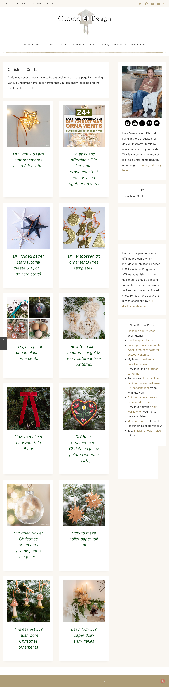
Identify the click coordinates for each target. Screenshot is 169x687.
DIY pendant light (138, 387)
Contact (52, 4)
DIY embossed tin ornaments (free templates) (84, 262)
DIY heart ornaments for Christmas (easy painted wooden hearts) (84, 448)
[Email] (158, 3)
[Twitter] (140, 3)
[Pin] (3, 347)
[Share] (3, 340)
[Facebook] (146, 3)
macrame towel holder (148, 430)
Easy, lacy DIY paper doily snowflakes (84, 635)
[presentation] (28, 126)
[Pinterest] (152, 3)
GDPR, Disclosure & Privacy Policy (118, 681)
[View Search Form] (164, 3)
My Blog (38, 4)
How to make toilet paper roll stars (84, 539)
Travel (64, 45)
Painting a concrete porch (144, 345)
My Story (22, 4)
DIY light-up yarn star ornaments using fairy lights (28, 160)
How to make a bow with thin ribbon (28, 442)
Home (9, 4)
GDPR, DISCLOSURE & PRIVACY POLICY (123, 45)
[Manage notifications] (163, 681)
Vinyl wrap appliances (141, 340)
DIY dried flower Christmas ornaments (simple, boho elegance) (28, 545)
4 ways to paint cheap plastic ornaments (28, 352)
